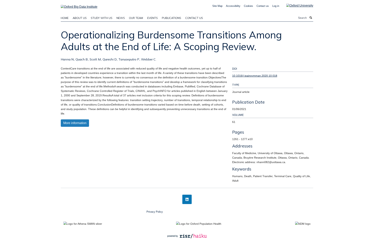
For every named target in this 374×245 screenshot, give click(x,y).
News (120, 18)
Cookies (248, 5)
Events (152, 18)
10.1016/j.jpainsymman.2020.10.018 (254, 75)
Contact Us (194, 18)
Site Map (217, 5)
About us (80, 18)
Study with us (101, 18)
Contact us (263, 5)
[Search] (311, 18)
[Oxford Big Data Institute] (79, 5)
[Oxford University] (296, 5)
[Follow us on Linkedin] (187, 199)
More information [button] (74, 123)
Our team (136, 18)
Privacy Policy (154, 211)
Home (65, 18)
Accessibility (233, 5)
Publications (171, 18)
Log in (275, 5)
